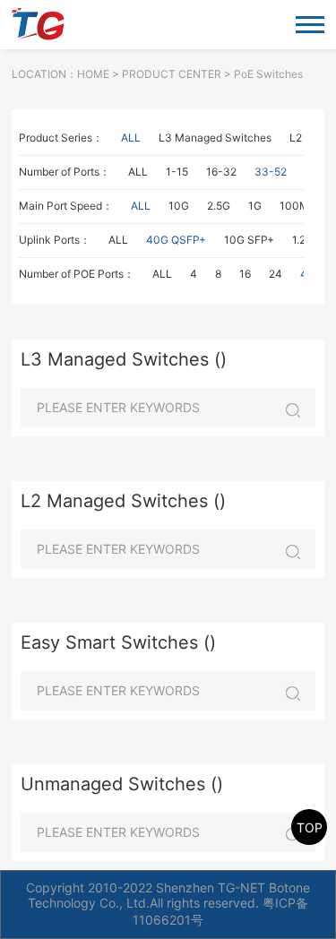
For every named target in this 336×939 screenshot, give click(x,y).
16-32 (221, 171)
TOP (310, 827)
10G (178, 205)
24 (275, 273)
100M (294, 205)
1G (255, 205)
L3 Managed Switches (215, 137)
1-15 (177, 171)
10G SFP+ (249, 239)
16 (245, 273)
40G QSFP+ (176, 239)
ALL (131, 137)
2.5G (218, 205)
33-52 (270, 171)
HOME (93, 74)
